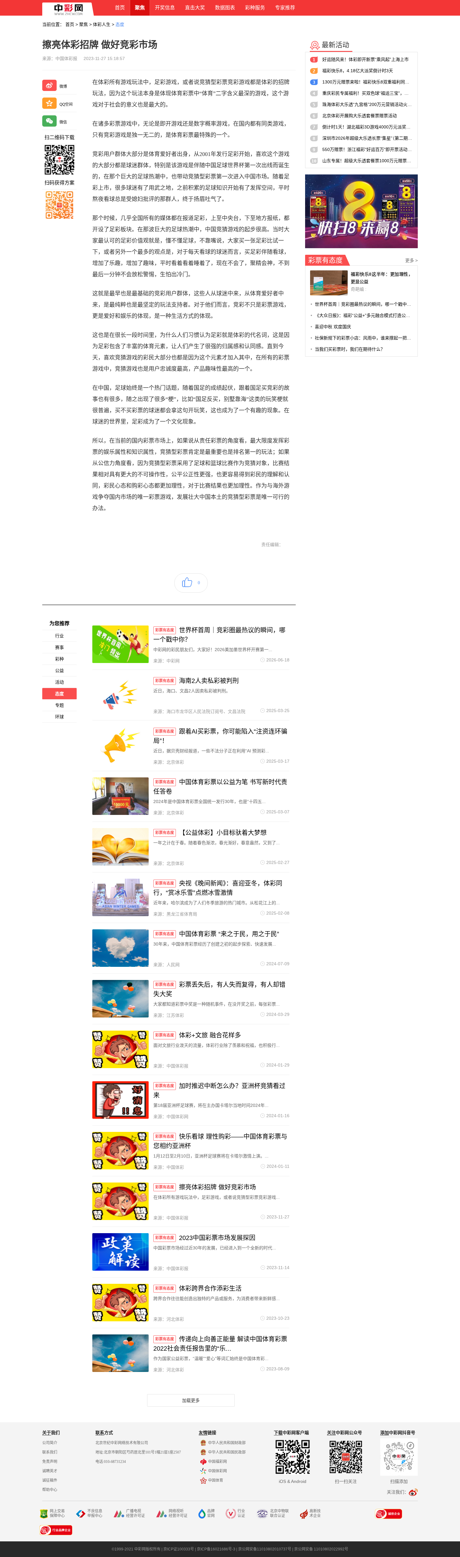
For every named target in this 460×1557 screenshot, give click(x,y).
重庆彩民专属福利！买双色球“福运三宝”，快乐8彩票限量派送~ (367, 93)
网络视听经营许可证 (178, 1513)
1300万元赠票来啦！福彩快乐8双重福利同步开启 (367, 81)
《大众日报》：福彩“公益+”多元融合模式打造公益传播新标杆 (364, 315)
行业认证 (241, 1513)
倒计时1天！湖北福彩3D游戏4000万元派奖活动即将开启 (367, 126)
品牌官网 (211, 1513)
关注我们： (398, 1491)
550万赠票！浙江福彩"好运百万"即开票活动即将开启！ (367, 149)
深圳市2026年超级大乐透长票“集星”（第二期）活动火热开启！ (367, 138)
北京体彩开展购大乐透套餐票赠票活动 (359, 115)
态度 (119, 24)
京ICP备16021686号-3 (216, 1549)
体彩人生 (101, 24)
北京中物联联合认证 (279, 1513)
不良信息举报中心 (94, 1513)
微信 (63, 122)
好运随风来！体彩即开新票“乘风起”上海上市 (365, 59)
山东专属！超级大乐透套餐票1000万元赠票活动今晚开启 (367, 160)
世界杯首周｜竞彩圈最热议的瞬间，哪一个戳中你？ (364, 304)
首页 (69, 24)
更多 (411, 260)
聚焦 (83, 24)
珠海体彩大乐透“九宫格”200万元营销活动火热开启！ (367, 104)
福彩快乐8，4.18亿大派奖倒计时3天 (357, 70)
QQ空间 (66, 104)
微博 (63, 86)
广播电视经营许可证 (135, 1513)
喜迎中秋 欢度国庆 (333, 326)
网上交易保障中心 (57, 1513)
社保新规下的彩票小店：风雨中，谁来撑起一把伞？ (364, 337)
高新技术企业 (315, 1513)
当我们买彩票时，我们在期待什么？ (350, 349)
